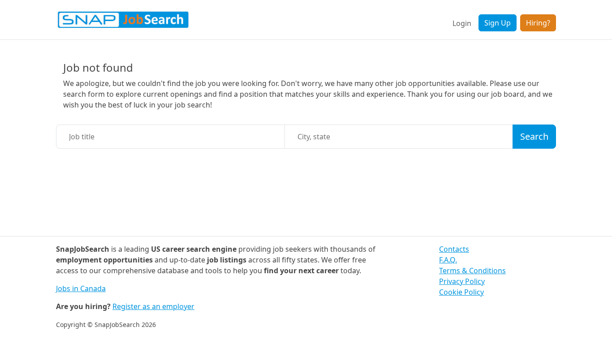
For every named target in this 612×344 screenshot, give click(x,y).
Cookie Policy (461, 292)
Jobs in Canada (81, 288)
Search (534, 136)
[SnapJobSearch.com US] (123, 20)
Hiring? (538, 23)
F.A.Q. (448, 260)
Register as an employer (153, 306)
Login (462, 23)
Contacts (454, 249)
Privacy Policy (462, 281)
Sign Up (497, 23)
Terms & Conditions (472, 270)
